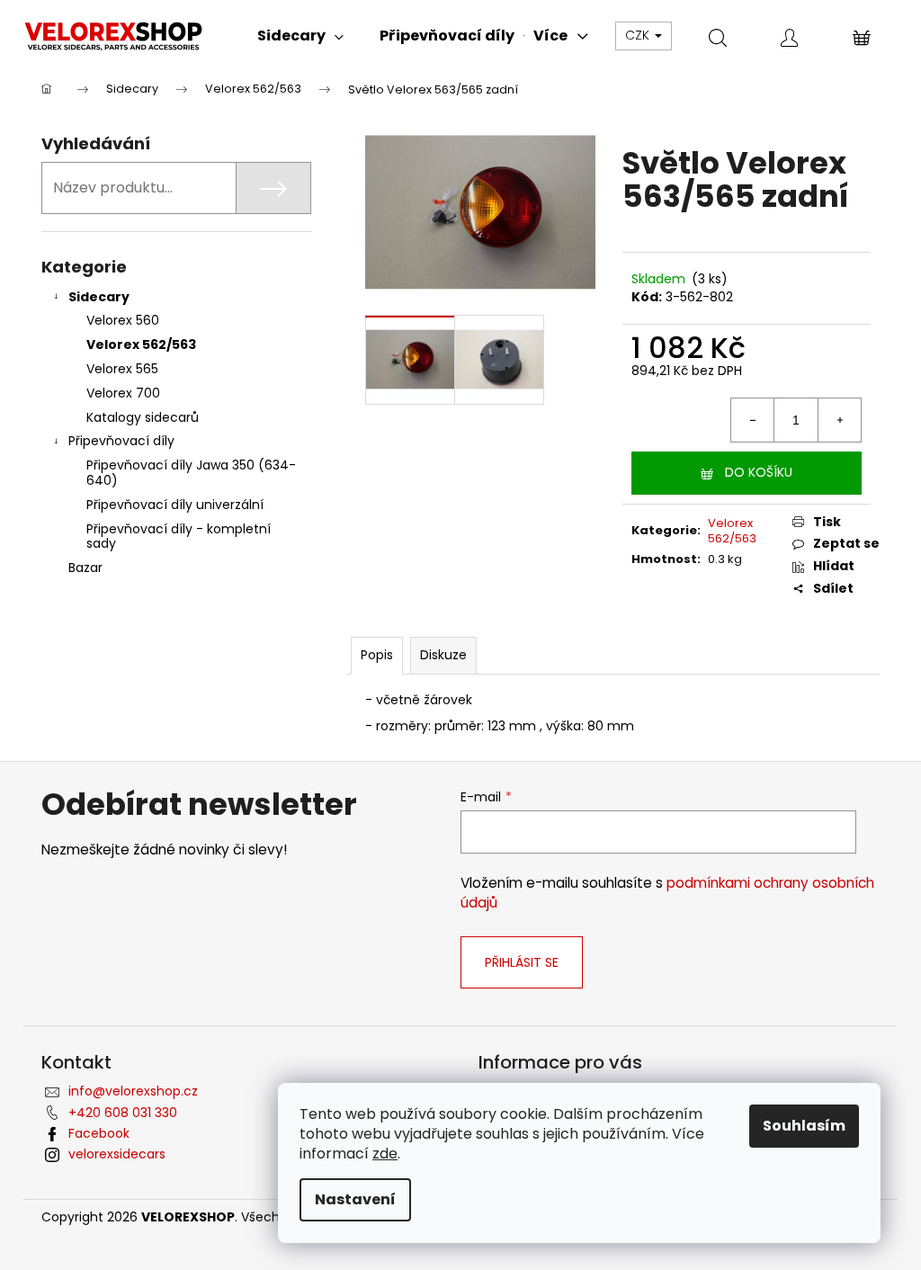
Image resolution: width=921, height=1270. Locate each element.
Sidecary (99, 297)
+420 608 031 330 (122, 1113)
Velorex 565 (122, 369)
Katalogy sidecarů (142, 417)
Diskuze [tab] (443, 655)
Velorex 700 (123, 393)
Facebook (99, 1133)
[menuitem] (221, 36)
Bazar (85, 568)
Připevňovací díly (121, 441)
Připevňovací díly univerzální (175, 505)
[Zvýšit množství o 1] (839, 420)
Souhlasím (804, 1125)
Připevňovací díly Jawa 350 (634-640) (191, 472)
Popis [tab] (377, 655)
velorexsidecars (116, 1154)
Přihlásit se (522, 962)
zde (385, 1153)
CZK (639, 35)
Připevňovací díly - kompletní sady (178, 536)
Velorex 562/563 (141, 344)
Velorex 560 (122, 320)
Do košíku (758, 472)
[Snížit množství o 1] (752, 420)
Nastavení (355, 1199)
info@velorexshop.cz (133, 1091)
